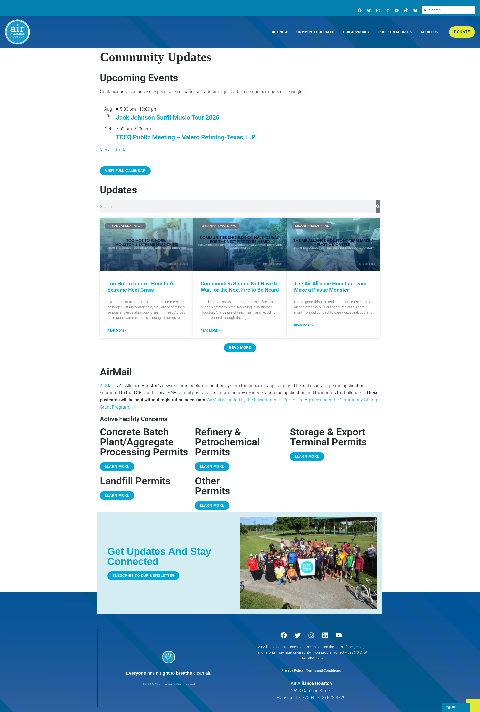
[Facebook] (360, 10)
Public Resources (395, 32)
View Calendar (114, 149)
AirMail (107, 385)
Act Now (280, 32)
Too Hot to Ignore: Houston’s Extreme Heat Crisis (141, 287)
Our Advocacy (356, 32)
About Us (429, 32)
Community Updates (315, 32)
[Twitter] (369, 10)
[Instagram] (378, 10)
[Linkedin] (388, 10)
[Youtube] (397, 10)
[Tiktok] (406, 10)
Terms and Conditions (323, 670)
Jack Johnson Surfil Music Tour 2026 (168, 117)
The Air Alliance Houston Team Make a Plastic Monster (330, 287)
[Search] (378, 206)
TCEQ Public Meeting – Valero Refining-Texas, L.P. (186, 137)
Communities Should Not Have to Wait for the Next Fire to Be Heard (240, 287)
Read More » (117, 330)
